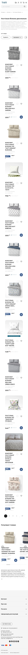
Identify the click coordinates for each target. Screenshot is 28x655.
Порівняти (5, 37)
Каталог (9, 12)
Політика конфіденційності (14, 652)
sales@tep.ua (9, 638)
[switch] (17, 65)
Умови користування (4, 652)
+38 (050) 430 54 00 (7, 632)
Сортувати (16, 37)
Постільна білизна (17, 12)
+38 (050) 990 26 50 (7, 635)
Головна (3, 12)
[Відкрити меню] (26, 2)
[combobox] (14, 6)
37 (22, 516)
